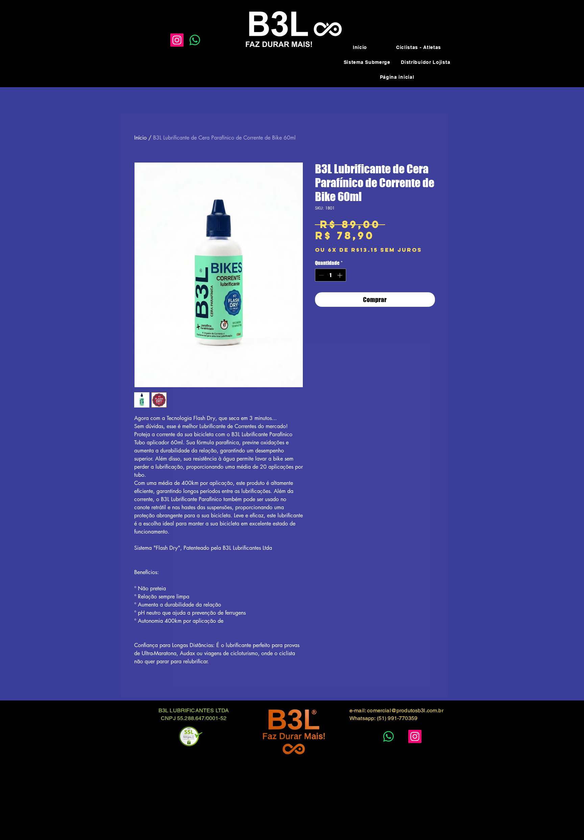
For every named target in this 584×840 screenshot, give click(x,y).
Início (140, 137)
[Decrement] (320, 275)
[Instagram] (177, 40)
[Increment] (340, 275)
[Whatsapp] (194, 40)
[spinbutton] (330, 275)
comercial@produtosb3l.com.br (405, 710)
